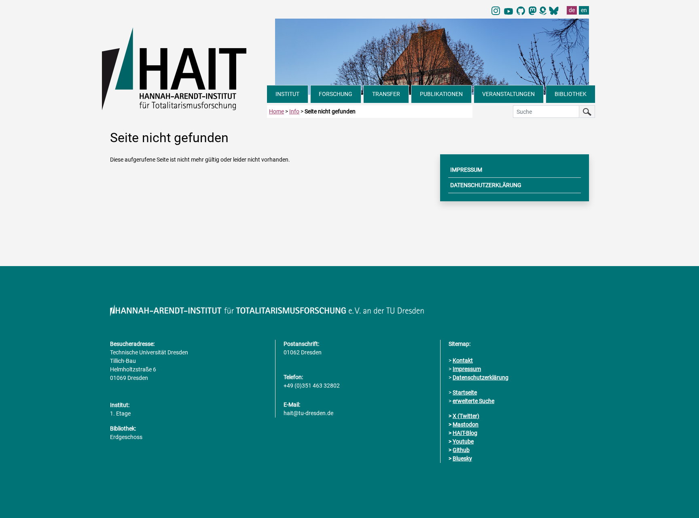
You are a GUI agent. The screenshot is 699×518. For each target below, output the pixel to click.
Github (461, 450)
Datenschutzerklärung (480, 377)
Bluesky (462, 458)
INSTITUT (287, 94)
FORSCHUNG (335, 94)
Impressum (467, 369)
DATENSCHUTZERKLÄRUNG (485, 185)
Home (276, 111)
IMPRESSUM (466, 169)
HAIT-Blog (465, 433)
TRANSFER (386, 94)
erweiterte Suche (473, 401)
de (572, 10)
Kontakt (463, 360)
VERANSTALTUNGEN (508, 94)
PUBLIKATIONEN (441, 94)
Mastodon (466, 424)
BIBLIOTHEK (571, 94)
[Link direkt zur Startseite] (184, 68)
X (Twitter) (466, 416)
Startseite (465, 392)
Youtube (463, 441)
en (584, 10)
